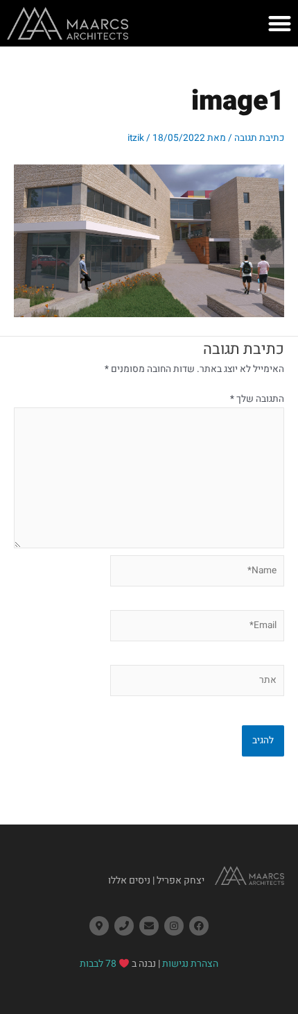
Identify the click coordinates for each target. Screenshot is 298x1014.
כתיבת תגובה (259, 138)
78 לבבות (98, 963)
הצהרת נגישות (190, 963)
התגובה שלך (257, 399)
